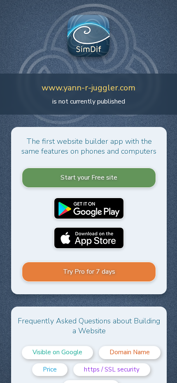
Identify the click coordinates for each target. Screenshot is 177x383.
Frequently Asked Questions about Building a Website (89, 325)
